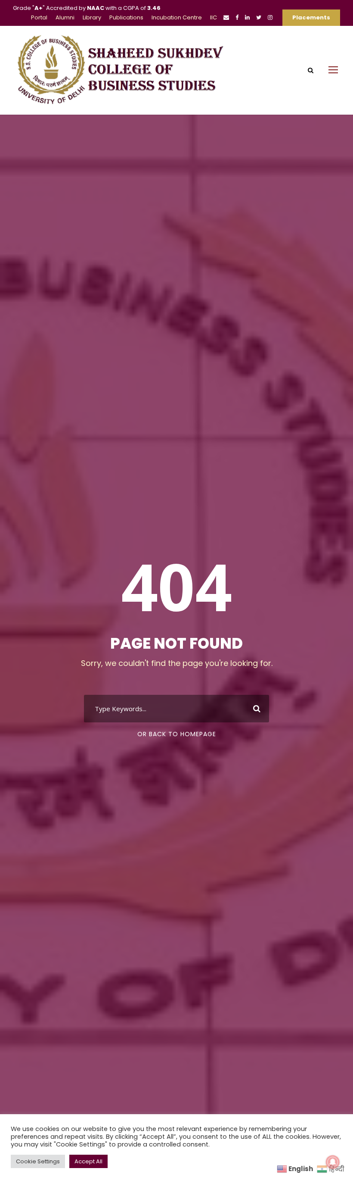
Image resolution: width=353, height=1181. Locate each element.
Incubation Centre (177, 17)
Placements (311, 17)
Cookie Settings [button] (38, 1161)
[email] (226, 17)
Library (92, 17)
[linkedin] (247, 17)
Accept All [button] (88, 1161)
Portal (39, 17)
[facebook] (236, 17)
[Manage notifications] (333, 1162)
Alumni (65, 17)
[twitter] (258, 17)
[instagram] (270, 17)
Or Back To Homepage (176, 734)
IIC (213, 17)
